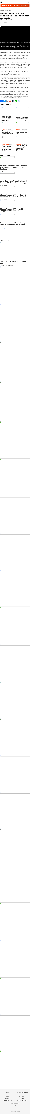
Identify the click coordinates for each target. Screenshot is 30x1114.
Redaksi (8, 1092)
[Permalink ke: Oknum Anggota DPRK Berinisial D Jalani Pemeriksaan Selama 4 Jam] (8, 125)
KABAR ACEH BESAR (5, 144)
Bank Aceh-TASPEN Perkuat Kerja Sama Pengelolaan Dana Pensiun (6, 148)
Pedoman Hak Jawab (7, 1100)
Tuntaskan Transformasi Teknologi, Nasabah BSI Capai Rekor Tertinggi (22, 119)
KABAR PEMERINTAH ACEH (5, 10)
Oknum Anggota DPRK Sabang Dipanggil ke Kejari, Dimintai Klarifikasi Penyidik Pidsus (21, 148)
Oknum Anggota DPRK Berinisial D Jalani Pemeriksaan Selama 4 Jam (7, 132)
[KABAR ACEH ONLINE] (15, 2)
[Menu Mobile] (1, 2)
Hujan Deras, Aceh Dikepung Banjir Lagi (13, 262)
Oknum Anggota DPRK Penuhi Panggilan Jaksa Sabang (21, 132)
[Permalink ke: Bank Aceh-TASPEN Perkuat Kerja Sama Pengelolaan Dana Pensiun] (8, 139)
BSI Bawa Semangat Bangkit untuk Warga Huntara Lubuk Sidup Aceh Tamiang (7, 118)
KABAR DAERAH (4, 114)
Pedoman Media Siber (22, 1100)
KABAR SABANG (4, 129)
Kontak (22, 1098)
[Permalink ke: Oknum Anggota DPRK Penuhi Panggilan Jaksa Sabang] (22, 125)
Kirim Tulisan (22, 1096)
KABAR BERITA (18, 114)
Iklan (7, 1096)
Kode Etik (7, 1098)
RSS (15, 1105)
